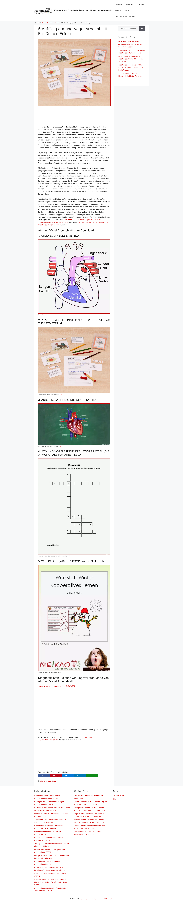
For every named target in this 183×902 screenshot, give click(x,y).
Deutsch (141, 5)
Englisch (118, 10)
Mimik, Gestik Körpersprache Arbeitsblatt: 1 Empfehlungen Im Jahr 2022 (130, 58)
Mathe (127, 10)
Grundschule (130, 5)
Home (43, 23)
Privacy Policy (118, 796)
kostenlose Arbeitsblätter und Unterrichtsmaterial (96, 899)
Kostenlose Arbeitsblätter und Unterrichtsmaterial (83, 10)
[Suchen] (142, 28)
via (42, 315)
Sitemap (116, 799)
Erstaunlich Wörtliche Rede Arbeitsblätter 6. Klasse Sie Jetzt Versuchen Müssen (130, 44)
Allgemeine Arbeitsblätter (53, 23)
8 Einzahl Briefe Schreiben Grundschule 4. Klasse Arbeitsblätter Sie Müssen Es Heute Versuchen (50, 882)
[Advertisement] (74, 115)
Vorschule (118, 5)
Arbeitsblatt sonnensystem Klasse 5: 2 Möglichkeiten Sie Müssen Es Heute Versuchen (131, 67)
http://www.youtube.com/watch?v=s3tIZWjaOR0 (56, 686)
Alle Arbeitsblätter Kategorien (125, 16)
